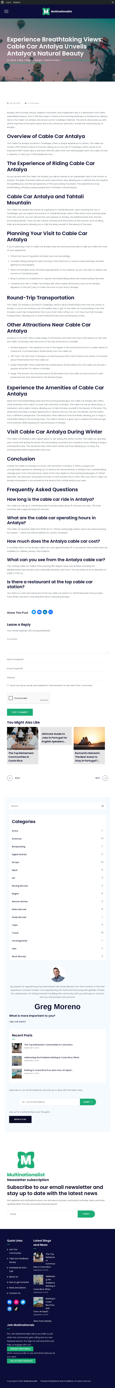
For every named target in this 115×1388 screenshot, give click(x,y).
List (13, 878)
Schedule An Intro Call (18, 1269)
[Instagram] (16, 1302)
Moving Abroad (20, 885)
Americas (17, 838)
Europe (15, 862)
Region (15, 893)
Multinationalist (30, 1381)
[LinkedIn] (45, 612)
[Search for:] (57, 806)
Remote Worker (20, 901)
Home (12, 60)
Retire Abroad (19, 909)
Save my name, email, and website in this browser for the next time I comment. (51, 685)
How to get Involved (19, 1282)
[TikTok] (16, 1308)
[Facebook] (39, 612)
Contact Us (14, 1293)
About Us (13, 1276)
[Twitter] (34, 612)
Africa (15, 830)
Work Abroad (19, 956)
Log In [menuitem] (8, 2)
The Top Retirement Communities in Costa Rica (48, 1044)
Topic (15, 925)
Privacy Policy (47, 1381)
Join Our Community (15, 1251)
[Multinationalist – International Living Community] (57, 11)
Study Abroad (19, 917)
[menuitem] (2, 2)
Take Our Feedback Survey (18, 1260)
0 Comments (33, 103)
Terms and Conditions (63, 1381)
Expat (15, 870)
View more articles (42, 1321)
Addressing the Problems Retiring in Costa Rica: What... (52, 1057)
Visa (14, 948)
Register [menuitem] (17, 2)
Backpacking (18, 846)
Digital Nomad (19, 854)
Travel (15, 932)
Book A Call (20, 1119)
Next (98, 778)
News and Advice (17, 1287)
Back (17, 778)
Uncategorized (19, 940)
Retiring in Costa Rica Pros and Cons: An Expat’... (48, 1070)
